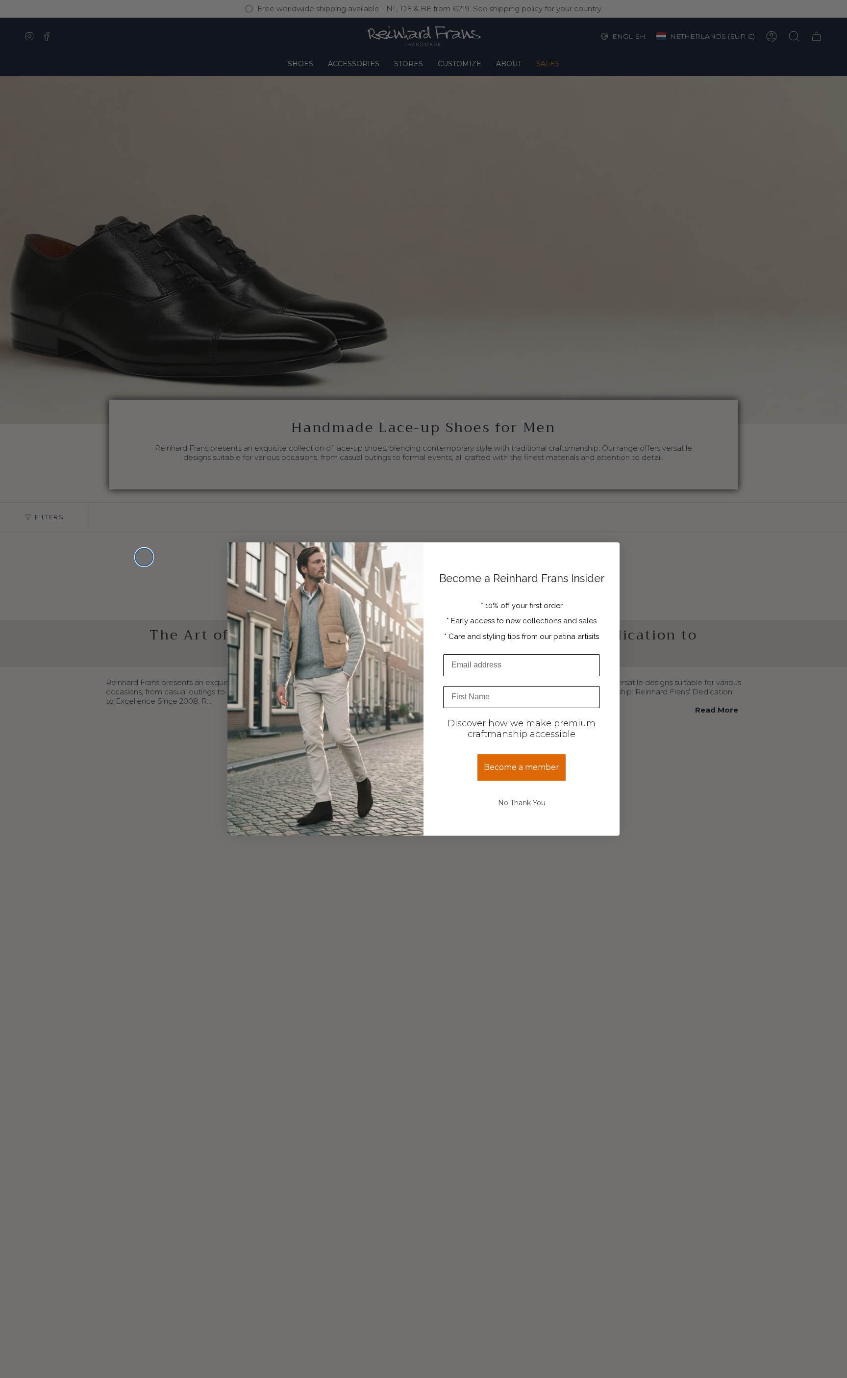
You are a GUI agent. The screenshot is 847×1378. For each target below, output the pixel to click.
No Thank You (522, 802)
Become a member (521, 767)
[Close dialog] (144, 557)
